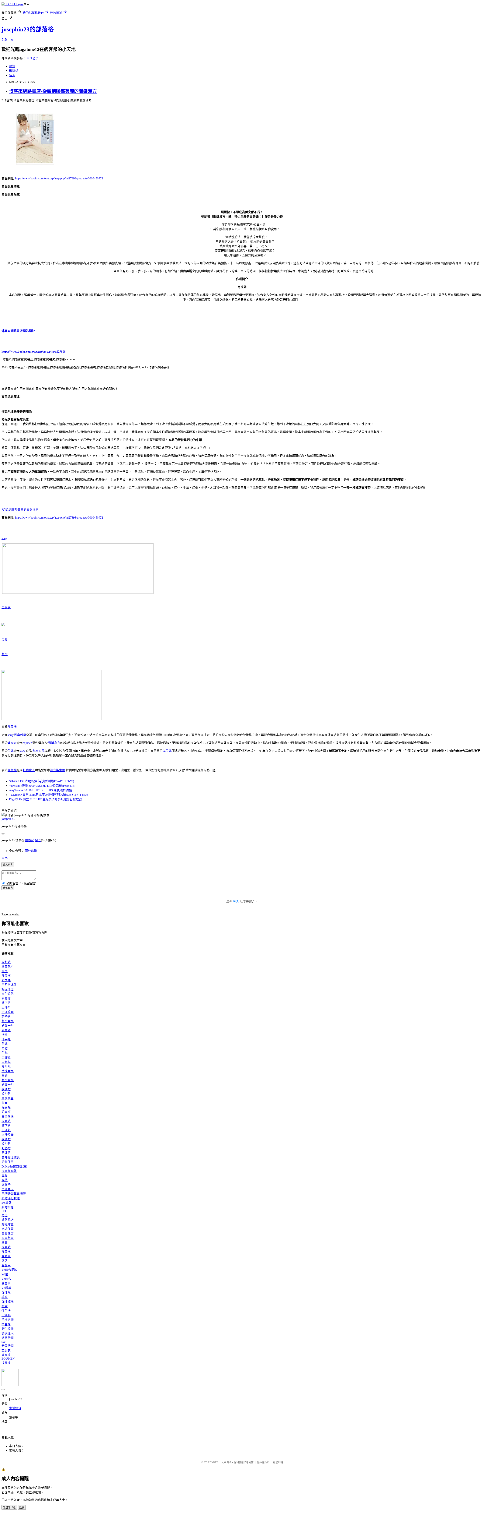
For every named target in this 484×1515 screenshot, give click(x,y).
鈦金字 (6, 1283)
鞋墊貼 (6, 1016)
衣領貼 (6, 962)
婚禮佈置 (8, 1224)
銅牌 (5, 1260)
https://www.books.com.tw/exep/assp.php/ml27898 (34, 351)
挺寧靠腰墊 (9, 1171)
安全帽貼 (8, 993)
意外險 (6, 1152)
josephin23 (8, 818)
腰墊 (5, 1180)
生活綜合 (32, 58)
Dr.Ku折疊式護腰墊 (14, 1166)
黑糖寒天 (8, 1189)
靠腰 (5, 1175)
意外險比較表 (11, 1157)
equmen (27, 743)
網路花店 (8, 1219)
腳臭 (5, 971)
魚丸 (5, 1053)
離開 (21, 1507)
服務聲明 (278, 1462)
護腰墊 (6, 1184)
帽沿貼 (6, 1093)
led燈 (5, 1274)
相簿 (12, 66)
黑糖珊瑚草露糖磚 (14, 1193)
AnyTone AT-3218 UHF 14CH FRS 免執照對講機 (40, 790)
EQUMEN (8, 1358)
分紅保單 (8, 1162)
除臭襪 (12, 726)
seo (3, 1341)
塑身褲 (6, 1355)
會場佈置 (8, 1229)
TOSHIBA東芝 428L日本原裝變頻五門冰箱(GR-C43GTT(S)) (48, 794)
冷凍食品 (8, 1071)
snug (4, 538)
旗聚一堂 (8, 1025)
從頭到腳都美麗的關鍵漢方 (20, 509)
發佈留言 (8, 887)
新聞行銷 (8, 1346)
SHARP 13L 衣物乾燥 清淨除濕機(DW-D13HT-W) (41, 781)
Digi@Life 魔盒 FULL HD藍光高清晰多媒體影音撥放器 (45, 799)
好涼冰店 (8, 989)
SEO (4, 1211)
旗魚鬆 (167, 750)
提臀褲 (6, 1363)
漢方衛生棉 (57, 770)
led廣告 (6, 1279)
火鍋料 (6, 1062)
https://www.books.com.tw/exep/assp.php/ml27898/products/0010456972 (59, 178)
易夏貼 (6, 998)
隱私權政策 (263, 1462)
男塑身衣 (54, 743)
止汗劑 (6, 1007)
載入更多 (8, 864)
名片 (12, 75)
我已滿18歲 (9, 1507)
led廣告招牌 (9, 1269)
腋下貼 (6, 1003)
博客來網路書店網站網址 (18, 331)
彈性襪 (6, 1292)
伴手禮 (6, 1039)
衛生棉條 (8, 1328)
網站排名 (8, 1207)
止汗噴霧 (8, 1012)
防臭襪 (6, 980)
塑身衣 (6, 607)
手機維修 (8, 1319)
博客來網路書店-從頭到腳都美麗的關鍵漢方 (53, 91)
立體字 (6, 1256)
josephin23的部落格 (28, 29)
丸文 (5, 654)
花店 (5, 1215)
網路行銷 (8, 1338)
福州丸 (6, 1066)
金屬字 (6, 1265)
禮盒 (5, 1034)
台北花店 (8, 1233)
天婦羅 (6, 1057)
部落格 (13, 70)
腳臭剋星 (20, 735)
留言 (38, 840)
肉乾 (5, 1048)
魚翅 (5, 1075)
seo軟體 (7, 1202)
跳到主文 (8, 39)
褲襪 (5, 1297)
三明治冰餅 (9, 984)
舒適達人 (29, 770)
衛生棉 (12, 770)
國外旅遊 (31, 850)
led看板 (6, 1288)
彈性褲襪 (8, 1301)
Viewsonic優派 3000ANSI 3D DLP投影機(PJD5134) (42, 785)
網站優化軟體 (11, 1198)
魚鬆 (5, 639)
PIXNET (213, 1462)
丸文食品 (39, 750)
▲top (5, 857)
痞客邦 (29, 840)
